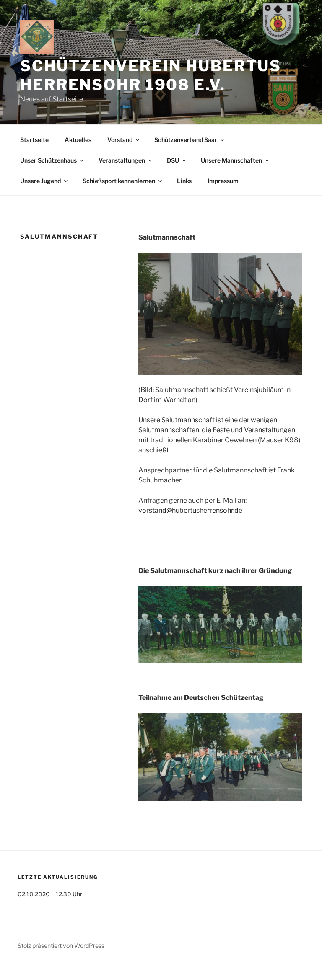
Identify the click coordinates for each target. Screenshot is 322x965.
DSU (173, 160)
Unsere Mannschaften (231, 160)
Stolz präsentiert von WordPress (61, 945)
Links (184, 180)
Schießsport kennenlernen (119, 180)
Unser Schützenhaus (48, 160)
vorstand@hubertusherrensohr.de (190, 510)
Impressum (223, 180)
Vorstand (119, 139)
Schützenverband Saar (185, 139)
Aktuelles (78, 139)
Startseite (34, 139)
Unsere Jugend (40, 180)
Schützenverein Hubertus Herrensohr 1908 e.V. (150, 75)
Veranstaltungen (122, 160)
